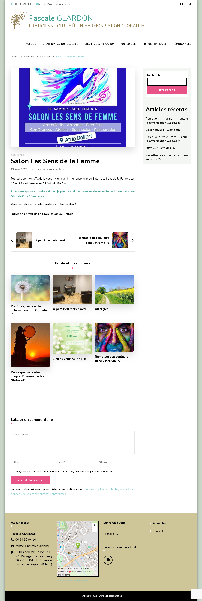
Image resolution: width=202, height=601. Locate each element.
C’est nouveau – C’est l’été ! (163, 130)
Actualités (17, 155)
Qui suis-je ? (129, 43)
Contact (158, 531)
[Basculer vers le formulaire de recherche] (190, 4)
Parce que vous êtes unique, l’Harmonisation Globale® (28, 376)
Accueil (31, 43)
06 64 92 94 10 (25, 539)
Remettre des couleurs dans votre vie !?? (111, 359)
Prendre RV (111, 534)
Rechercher (155, 75)
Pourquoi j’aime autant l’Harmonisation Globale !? (29, 310)
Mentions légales (88, 595)
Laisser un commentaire (50, 169)
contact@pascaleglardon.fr (32, 546)
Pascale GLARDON (61, 18)
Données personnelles (110, 595)
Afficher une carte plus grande (72, 580)
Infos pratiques (155, 43)
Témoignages (182, 43)
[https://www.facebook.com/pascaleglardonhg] (108, 560)
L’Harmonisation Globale (60, 43)
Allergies (101, 309)
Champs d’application (99, 43)
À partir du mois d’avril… (71, 309)
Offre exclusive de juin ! (70, 359)
